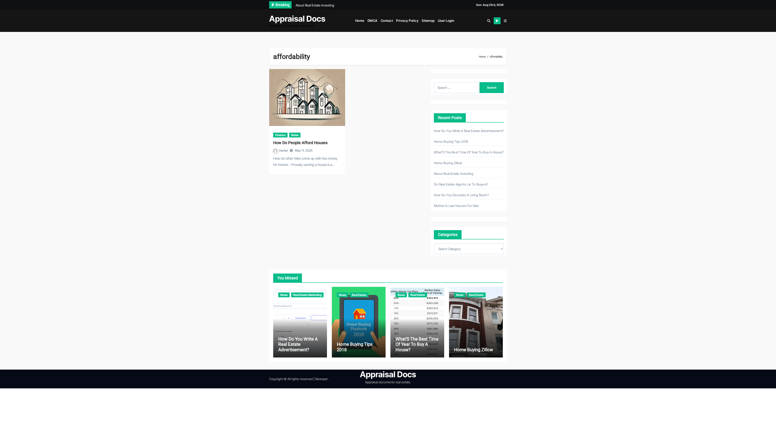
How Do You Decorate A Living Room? (461, 195)
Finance (280, 135)
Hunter (284, 150)
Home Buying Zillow (448, 163)
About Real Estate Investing (453, 174)
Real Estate (359, 295)
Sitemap (428, 21)
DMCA (372, 21)
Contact (387, 21)
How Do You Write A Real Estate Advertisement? (469, 131)
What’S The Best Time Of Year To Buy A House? (469, 152)
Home (359, 21)
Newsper (321, 379)
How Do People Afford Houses (300, 142)
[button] (505, 21)
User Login (446, 21)
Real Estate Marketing (307, 295)
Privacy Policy (407, 21)
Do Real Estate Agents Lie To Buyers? (461, 184)
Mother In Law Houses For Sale (456, 206)
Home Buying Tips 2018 (451, 141)
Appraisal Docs (297, 19)
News (294, 135)
